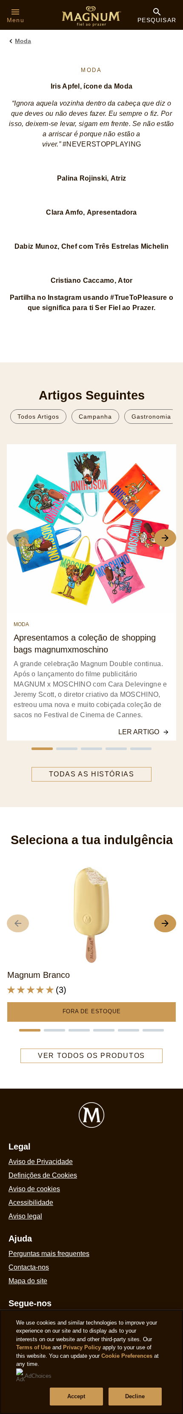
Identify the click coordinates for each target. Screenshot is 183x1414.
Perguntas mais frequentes (49, 1253)
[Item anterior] (18, 923)
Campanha (95, 416)
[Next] (165, 538)
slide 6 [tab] (153, 1030)
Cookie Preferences (126, 1356)
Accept (76, 1396)
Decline (135, 1396)
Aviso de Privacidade (41, 1161)
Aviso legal (25, 1216)
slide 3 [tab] (91, 748)
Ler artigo (138, 732)
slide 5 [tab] (141, 748)
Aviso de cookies (34, 1189)
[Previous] (18, 538)
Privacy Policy (82, 1347)
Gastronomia (151, 416)
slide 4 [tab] (116, 748)
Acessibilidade (31, 1202)
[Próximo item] (165, 923)
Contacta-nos (29, 1267)
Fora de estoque (92, 1011)
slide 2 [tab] (66, 748)
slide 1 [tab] (42, 748)
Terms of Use (33, 1347)
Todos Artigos (38, 416)
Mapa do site (28, 1281)
